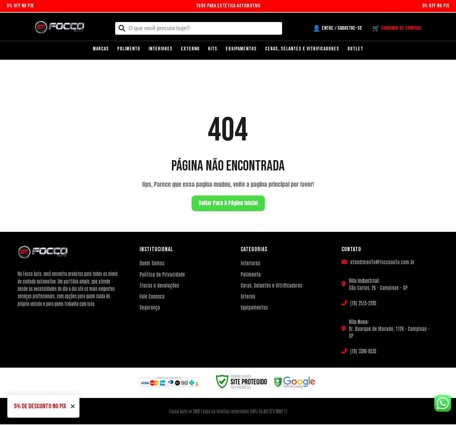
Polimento (128, 49)
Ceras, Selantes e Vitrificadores (302, 49)
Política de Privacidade (162, 274)
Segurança (150, 307)
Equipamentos (241, 49)
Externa (248, 296)
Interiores (161, 49)
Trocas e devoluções (159, 285)
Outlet (355, 49)
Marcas (101, 49)
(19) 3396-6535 (363, 351)
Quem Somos (152, 263)
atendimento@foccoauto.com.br (382, 262)
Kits (212, 49)
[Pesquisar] (122, 28)
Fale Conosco (152, 296)
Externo (190, 49)
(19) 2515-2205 (363, 303)
